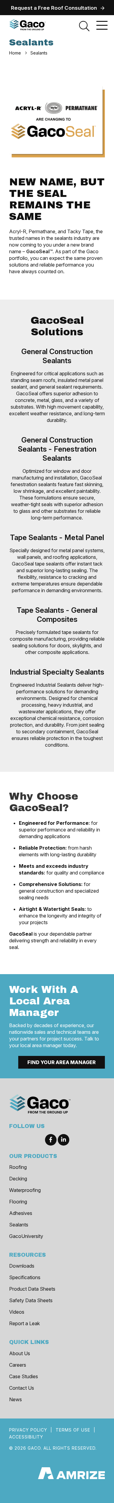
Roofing (18, 1167)
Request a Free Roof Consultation (54, 8)
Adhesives (20, 1213)
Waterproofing (25, 1190)
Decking (18, 1179)
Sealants (18, 1225)
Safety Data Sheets (31, 1300)
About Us (19, 1353)
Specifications (24, 1277)
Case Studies (23, 1376)
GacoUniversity (26, 1236)
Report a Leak (24, 1323)
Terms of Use (73, 1429)
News (15, 1399)
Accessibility (26, 1436)
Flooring (18, 1202)
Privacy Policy (28, 1429)
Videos (16, 1312)
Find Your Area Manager (61, 1062)
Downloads (21, 1266)
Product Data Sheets (32, 1289)
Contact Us (21, 1388)
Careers (17, 1365)
